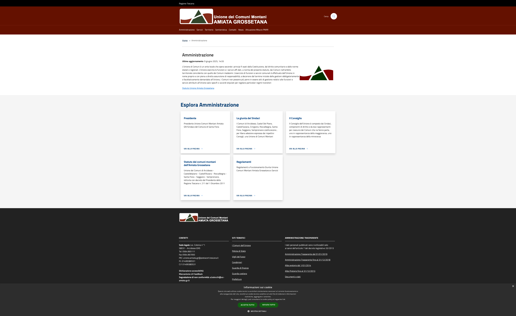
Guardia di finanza (240, 268)
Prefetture (237, 279)
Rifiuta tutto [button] (268, 305)
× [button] (513, 286)
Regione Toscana (186, 3)
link (283, 299)
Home (185, 40)
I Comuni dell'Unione (241, 245)
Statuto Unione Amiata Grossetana (198, 88)
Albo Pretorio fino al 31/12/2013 (300, 271)
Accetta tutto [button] (247, 305)
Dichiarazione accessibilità (191, 270)
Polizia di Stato (239, 251)
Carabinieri (237, 262)
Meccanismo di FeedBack (191, 274)
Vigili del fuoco (238, 256)
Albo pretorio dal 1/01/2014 (298, 265)
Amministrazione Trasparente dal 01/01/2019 (306, 254)
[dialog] (258, 299)
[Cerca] (334, 16)
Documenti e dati (293, 276)
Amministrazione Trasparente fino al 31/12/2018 (307, 259)
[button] (258, 311)
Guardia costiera (239, 273)
